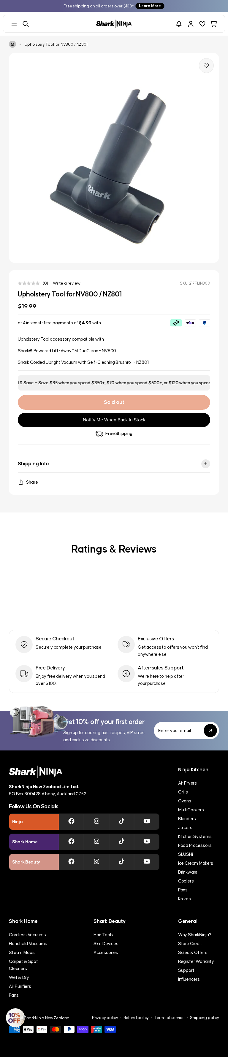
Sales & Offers (193, 952)
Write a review (66, 283)
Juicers (185, 827)
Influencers (189, 979)
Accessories (106, 952)
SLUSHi (185, 854)
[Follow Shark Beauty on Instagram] (96, 862)
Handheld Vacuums (28, 943)
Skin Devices (106, 943)
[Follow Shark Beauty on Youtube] (147, 862)
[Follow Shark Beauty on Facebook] (71, 862)
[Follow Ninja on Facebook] (71, 821)
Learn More (150, 6)
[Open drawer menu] (14, 24)
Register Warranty (196, 961)
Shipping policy (204, 1017)
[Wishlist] (202, 24)
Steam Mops (21, 952)
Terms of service (169, 1017)
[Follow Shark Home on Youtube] (147, 841)
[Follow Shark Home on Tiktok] (121, 841)
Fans (13, 995)
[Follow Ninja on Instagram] (96, 821)
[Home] (12, 44)
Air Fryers (187, 782)
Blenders (187, 818)
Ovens (184, 800)
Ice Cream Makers (195, 863)
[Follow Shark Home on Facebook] (71, 841)
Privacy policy (105, 1017)
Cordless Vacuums (27, 934)
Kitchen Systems (195, 836)
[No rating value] (30, 283)
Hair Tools (103, 934)
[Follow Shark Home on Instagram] (96, 841)
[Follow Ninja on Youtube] (147, 821)
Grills (183, 791)
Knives (184, 898)
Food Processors (195, 845)
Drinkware (188, 872)
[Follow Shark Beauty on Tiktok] (121, 862)
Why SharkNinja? (194, 934)
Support (186, 970)
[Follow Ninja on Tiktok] (121, 821)
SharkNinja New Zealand (46, 1018)
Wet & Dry (19, 977)
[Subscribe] (210, 730)
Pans (183, 889)
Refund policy (136, 1017)
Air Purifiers (20, 986)
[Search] (25, 24)
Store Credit (190, 943)
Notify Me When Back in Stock (114, 419)
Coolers (186, 880)
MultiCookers (191, 809)
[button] (15, 1017)
